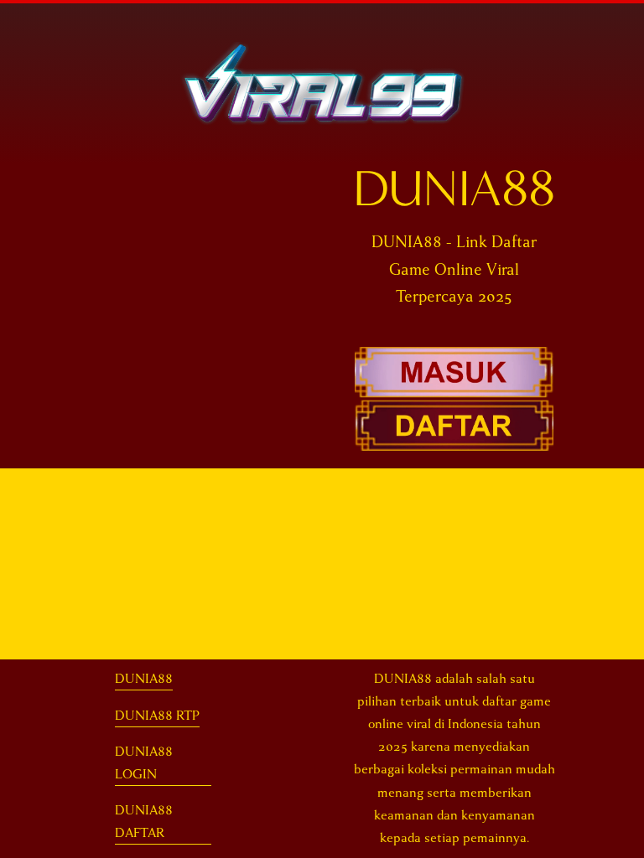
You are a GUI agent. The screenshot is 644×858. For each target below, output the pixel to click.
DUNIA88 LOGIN (144, 762)
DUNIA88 (144, 678)
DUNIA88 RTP (157, 715)
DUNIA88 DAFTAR (144, 821)
